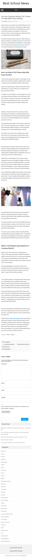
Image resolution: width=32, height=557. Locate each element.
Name (3, 383)
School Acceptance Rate (7, 514)
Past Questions (4, 500)
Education (3, 459)
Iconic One (7, 555)
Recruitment (4, 508)
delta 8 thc (16, 45)
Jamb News (4, 489)
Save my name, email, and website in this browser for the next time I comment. (15, 407)
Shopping (3, 524)
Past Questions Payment (7, 439)
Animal (2, 453)
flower (20, 45)
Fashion (3, 464)
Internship (3, 486)
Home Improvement (6, 481)
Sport (2, 527)
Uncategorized (4, 535)
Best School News (16, 3)
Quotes (3, 503)
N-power (3, 494)
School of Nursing (5, 522)
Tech (2, 533)
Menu (16, 10)
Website (3, 397)
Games (2, 473)
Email (3, 390)
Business (3, 456)
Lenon (5, 21)
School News (4, 519)
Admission (3, 451)
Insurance (3, 483)
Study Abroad (4, 530)
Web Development (5, 541)
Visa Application (5, 538)
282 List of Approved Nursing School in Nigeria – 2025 (14, 437)
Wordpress (24, 555)
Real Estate (3, 505)
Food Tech (3, 470)
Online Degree (4, 497)
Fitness (8, 334)
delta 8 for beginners (15, 318)
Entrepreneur (4, 462)
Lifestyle (3, 492)
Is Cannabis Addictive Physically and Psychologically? (8, 347)
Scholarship (4, 511)
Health (2, 478)
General (12, 334)
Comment (4, 364)
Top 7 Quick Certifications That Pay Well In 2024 (12, 442)
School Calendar (5, 516)
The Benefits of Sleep (23, 344)
